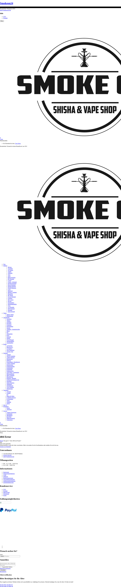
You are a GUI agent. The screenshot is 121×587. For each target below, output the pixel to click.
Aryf (9, 274)
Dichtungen (10, 359)
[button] (60, 138)
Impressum (6, 472)
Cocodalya (9, 348)
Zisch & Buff (11, 311)
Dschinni (9, 323)
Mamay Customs (12, 292)
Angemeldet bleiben (7, 567)
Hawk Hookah (12, 285)
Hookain (10, 326)
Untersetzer (10, 420)
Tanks (8, 400)
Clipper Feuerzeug (11, 412)
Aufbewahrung (10, 357)
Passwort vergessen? (5, 568)
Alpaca (8, 320)
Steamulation (12, 304)
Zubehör (9, 402)
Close (1, 139)
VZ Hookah (11, 307)
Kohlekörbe (10, 368)
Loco (9, 289)
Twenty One (10, 351)
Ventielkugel (10, 385)
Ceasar (9, 280)
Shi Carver (10, 299)
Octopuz (10, 298)
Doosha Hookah (12, 283)
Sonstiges (9, 381)
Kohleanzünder (11, 366)
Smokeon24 (6, 3)
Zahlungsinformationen (9, 481)
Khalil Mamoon (12, 288)
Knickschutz (10, 365)
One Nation (10, 350)
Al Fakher (10, 270)
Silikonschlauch (11, 418)
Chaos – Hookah (12, 282)
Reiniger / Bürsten (11, 378)
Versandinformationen (9, 479)
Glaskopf (9, 325)
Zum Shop (18, 143)
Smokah (11, 302)
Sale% (8, 403)
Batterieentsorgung (8, 478)
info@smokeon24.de (5, 10)
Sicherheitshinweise (8, 482)
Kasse (4, 495)
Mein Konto (6, 492)
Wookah (10, 310)
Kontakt (5, 491)
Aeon (10, 268)
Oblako (9, 334)
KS (7, 332)
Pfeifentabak (10, 316)
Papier (8, 408)
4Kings (10, 267)
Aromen (9, 391)
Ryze (8, 335)
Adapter (9, 354)
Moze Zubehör (10, 375)
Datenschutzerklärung (9, 473)
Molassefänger (10, 374)
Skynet (9, 301)
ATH (9, 276)
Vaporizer (9, 409)
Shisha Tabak (10, 314)
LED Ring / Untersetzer (13, 372)
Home (1, 440)
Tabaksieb (9, 384)
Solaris (8, 338)
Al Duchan (9, 345)
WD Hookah (11, 308)
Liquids (9, 393)
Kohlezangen (10, 371)
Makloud (10, 291)
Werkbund (10, 341)
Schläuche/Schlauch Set (13, 380)
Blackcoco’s (10, 347)
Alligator (10, 273)
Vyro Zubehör (10, 387)
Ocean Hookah (12, 297)
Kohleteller (9, 369)
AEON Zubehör (11, 356)
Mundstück (9, 415)
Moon (8, 331)
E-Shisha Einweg (11, 397)
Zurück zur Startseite (5, 446)
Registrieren (3, 571)
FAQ (4, 489)
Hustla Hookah (12, 286)
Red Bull (9, 417)
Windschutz (10, 388)
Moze (10, 294)
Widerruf (5, 476)
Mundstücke (10, 377)
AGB (4, 475)
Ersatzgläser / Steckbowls (13, 362)
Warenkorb (6, 494)
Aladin (9, 271)
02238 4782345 (7, 455)
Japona (8, 328)
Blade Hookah (11, 277)
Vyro (9, 305)
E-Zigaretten (10, 399)
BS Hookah (11, 279)
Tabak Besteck (10, 383)
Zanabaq (10, 342)
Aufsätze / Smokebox (13, 329)
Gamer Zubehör (11, 363)
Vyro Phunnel (10, 340)
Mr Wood (10, 295)
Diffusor (9, 360)
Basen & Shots (10, 396)
